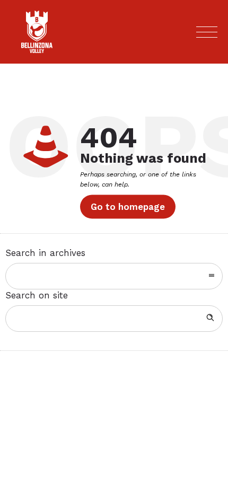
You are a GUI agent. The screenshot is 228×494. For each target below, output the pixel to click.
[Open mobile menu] (206, 31)
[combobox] (114, 276)
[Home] (36, 50)
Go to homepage (128, 206)
